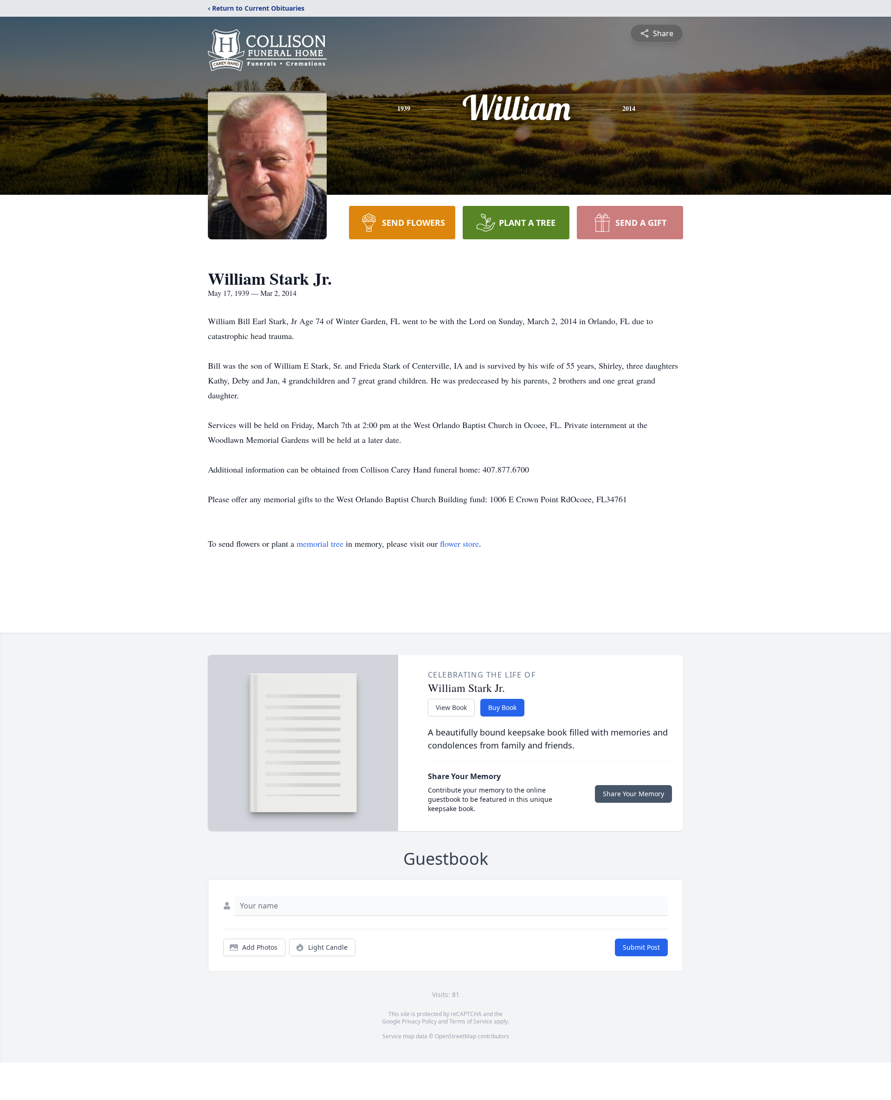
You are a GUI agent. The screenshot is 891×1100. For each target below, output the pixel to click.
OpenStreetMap (455, 1036)
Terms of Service (470, 1021)
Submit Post (641, 947)
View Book (451, 707)
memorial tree (320, 543)
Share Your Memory (633, 793)
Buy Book (502, 707)
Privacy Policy (419, 1021)
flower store (459, 543)
